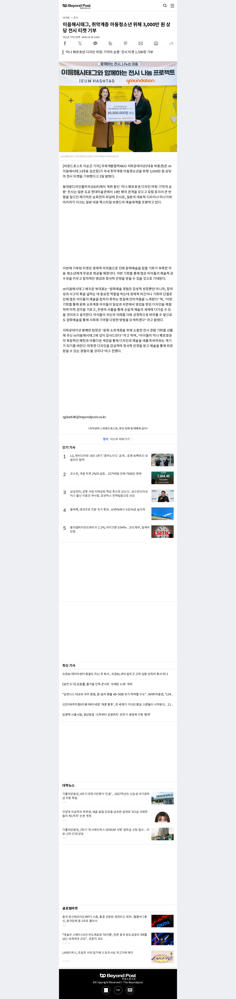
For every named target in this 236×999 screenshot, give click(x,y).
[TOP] (118, 990)
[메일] (106, 990)
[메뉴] (172, 5)
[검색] (165, 5)
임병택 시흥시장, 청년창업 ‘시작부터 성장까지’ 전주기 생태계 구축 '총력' (106, 714)
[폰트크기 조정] (171, 43)
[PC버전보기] (130, 990)
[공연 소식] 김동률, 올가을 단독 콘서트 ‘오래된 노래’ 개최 (97, 684)
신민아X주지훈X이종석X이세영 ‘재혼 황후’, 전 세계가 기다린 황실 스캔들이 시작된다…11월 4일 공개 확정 (118, 704)
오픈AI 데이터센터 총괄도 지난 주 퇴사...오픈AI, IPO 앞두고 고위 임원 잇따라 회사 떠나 (115, 674)
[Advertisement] (118, 572)
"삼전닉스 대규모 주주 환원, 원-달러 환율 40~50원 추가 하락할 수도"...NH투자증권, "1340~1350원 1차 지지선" (118, 694)
